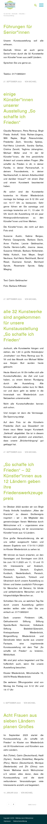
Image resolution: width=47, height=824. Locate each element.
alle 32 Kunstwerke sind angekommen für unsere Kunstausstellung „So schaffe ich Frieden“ (23, 325)
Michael (33, 81)
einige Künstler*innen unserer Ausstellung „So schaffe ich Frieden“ (19, 108)
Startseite (14, 14)
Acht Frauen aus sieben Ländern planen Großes (20, 720)
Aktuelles (22, 14)
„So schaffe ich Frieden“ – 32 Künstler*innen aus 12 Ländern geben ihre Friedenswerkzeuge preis (23, 481)
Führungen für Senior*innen (18, 29)
